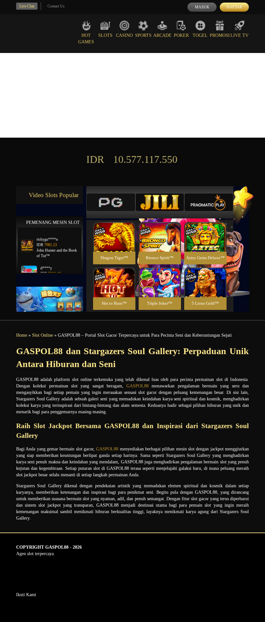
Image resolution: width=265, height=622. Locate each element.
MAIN (114, 243)
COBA (114, 229)
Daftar (234, 7)
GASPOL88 (137, 386)
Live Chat (26, 6)
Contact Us (56, 6)
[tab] (111, 202)
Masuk (202, 7)
